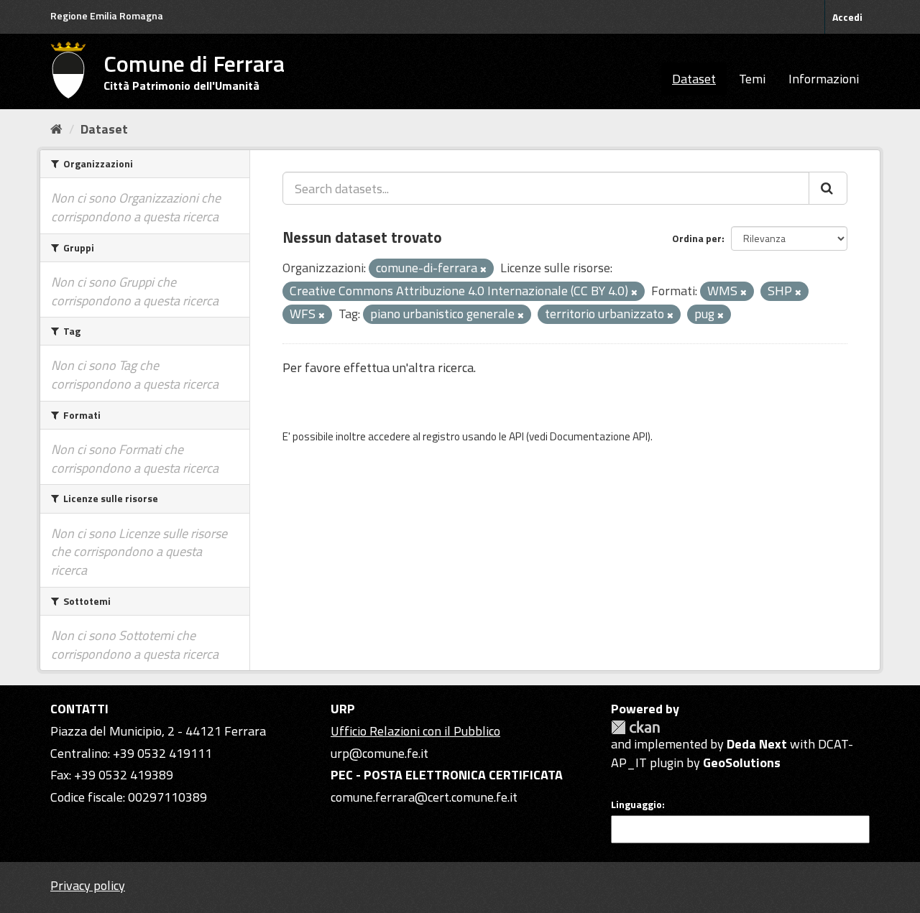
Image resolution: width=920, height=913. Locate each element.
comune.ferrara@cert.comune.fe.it (424, 797)
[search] (828, 188)
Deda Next (757, 744)
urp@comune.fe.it (379, 753)
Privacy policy (87, 885)
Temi (752, 78)
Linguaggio (636, 804)
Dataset (694, 78)
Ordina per (697, 238)
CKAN (635, 727)
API (516, 436)
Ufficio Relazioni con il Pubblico (415, 731)
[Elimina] (483, 269)
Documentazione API (599, 436)
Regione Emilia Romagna (106, 15)
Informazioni (823, 78)
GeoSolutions (742, 762)
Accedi (847, 16)
